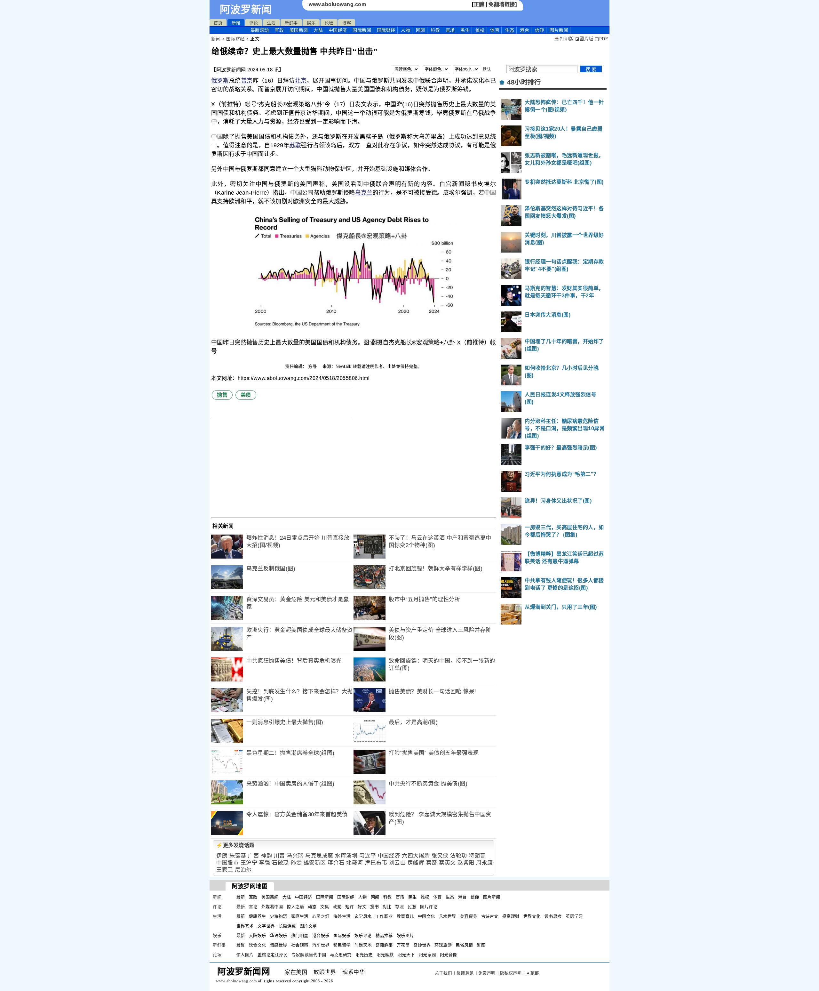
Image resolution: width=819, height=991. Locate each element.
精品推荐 (384, 935)
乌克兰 (363, 192)
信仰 (539, 30)
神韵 (266, 856)
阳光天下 (406, 954)
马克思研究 (341, 954)
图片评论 (428, 906)
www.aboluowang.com (337, 4)
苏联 (295, 145)
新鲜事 (291, 22)
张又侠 (440, 856)
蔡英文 (447, 863)
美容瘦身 (468, 916)
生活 (271, 22)
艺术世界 (447, 916)
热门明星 (299, 935)
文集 (324, 906)
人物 (405, 30)
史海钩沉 (278, 916)
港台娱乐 (321, 935)
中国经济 (338, 30)
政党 (337, 906)
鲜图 (481, 945)
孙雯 (296, 863)
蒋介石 (336, 863)
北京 (300, 80)
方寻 (313, 366)
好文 (362, 906)
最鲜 (240, 945)
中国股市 (227, 863)
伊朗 (221, 856)
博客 (346, 22)
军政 (279, 30)
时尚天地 (363, 945)
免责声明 (487, 973)
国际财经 (386, 30)
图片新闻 (491, 897)
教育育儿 (405, 916)
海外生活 (342, 916)
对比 (387, 906)
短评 (349, 906)
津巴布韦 (376, 863)
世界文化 (532, 916)
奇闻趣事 (384, 945)
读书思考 (553, 916)
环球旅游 (443, 945)
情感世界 (278, 945)
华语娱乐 (278, 935)
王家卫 (224, 870)
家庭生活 (299, 916)
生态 (509, 30)
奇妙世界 (422, 945)
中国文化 (426, 916)
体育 (494, 30)
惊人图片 (245, 954)
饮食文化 (257, 945)
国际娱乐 (342, 935)
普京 (247, 80)
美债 (246, 395)
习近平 (367, 856)
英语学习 (574, 916)
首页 (218, 22)
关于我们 (443, 973)
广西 (253, 856)
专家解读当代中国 (308, 954)
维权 (480, 30)
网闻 (420, 30)
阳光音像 (448, 954)
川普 (279, 856)
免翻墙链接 (502, 4)
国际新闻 (362, 30)
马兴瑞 (295, 856)
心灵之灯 (321, 916)
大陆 (318, 30)
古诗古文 (489, 916)
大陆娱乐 (257, 935)
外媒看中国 (272, 906)
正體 (479, 4)
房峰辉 (416, 863)
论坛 (329, 22)
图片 (559, 30)
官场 (450, 30)
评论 (253, 22)
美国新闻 (299, 30)
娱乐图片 (405, 935)
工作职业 (384, 916)
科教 (435, 30)
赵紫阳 (465, 863)
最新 (259, 30)
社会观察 (299, 945)
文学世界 (266, 925)
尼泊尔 (243, 870)
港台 (524, 30)
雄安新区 (315, 863)
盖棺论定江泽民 (273, 954)
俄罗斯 (220, 80)
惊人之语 (295, 906)
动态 (312, 906)
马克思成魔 (319, 856)
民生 (465, 30)
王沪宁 (249, 863)
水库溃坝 (346, 856)
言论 (253, 906)
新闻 (236, 22)
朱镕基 (237, 856)
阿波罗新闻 (246, 9)
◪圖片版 (584, 38)
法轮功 (458, 856)
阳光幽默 (385, 954)
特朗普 (477, 856)
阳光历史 (364, 954)
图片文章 (308, 925)
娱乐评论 (363, 935)
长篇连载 (287, 925)
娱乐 (311, 22)
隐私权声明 (511, 973)
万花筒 (403, 945)
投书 (374, 906)
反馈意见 (465, 973)
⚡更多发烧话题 (235, 845)
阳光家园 (427, 954)
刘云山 (397, 863)
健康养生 (257, 916)
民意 (412, 906)
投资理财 (511, 916)
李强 (264, 863)
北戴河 (354, 863)
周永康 (484, 863)
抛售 (222, 395)
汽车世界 (321, 945)
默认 (486, 69)
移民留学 (342, 945)
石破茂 (280, 863)
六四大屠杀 (416, 856)
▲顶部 (532, 973)
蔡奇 (431, 863)
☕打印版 (564, 38)
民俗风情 (464, 945)
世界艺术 (245, 925)
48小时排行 (524, 82)
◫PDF (601, 38)
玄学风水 (363, 916)
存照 (399, 906)
